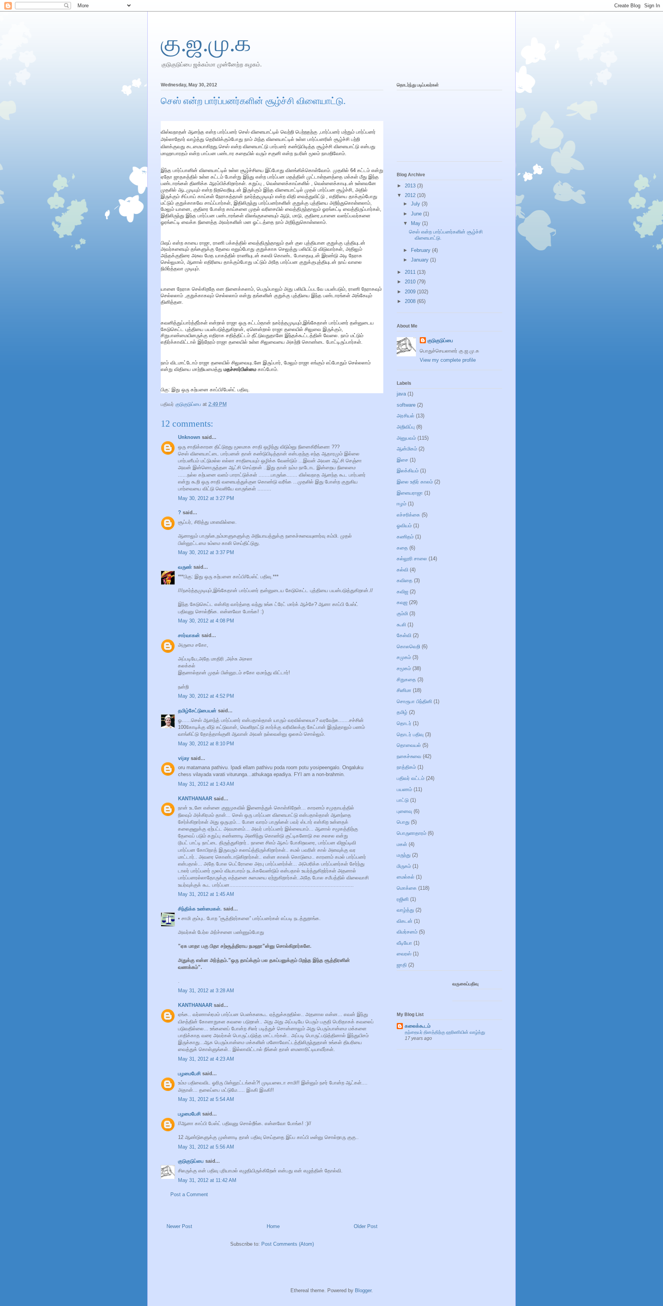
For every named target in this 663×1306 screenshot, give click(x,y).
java (401, 394)
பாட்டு (403, 800)
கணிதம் (405, 537)
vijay (183, 758)
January (420, 260)
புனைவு (404, 811)
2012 (411, 195)
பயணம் (404, 789)
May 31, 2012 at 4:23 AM (206, 1059)
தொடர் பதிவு (410, 734)
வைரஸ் (404, 954)
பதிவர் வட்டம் (410, 778)
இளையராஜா (410, 493)
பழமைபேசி (189, 1073)
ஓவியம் (404, 525)
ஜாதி (402, 965)
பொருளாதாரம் (411, 833)
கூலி (401, 624)
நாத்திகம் (406, 767)
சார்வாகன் (189, 635)
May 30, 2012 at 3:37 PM (206, 552)
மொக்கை (407, 888)
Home (273, 1226)
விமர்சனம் (407, 932)
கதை (402, 548)
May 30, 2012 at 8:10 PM (206, 744)
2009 (411, 292)
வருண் (185, 567)
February (421, 250)
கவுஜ (402, 602)
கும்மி (402, 613)
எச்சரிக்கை (408, 515)
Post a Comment (189, 1194)
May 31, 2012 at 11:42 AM (207, 1180)
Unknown (189, 437)
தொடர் (404, 723)
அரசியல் (405, 416)
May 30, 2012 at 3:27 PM (206, 498)
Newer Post (179, 1226)
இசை (402, 460)
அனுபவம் (406, 438)
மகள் (402, 844)
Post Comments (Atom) (287, 1244)
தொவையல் (409, 745)
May (416, 223)
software (406, 405)
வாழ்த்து (405, 910)
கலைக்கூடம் (417, 1026)
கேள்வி (404, 635)
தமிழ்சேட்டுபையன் (197, 710)
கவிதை (404, 580)
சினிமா (404, 690)
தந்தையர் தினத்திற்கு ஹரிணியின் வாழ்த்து (445, 1032)
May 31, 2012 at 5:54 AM (206, 1099)
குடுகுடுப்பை (189, 404)
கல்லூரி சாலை (412, 558)
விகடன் (404, 921)
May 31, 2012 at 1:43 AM (206, 784)
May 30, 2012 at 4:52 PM (206, 696)
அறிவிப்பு (406, 427)
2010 (411, 282)
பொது (403, 822)
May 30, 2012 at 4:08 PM (206, 621)
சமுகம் (404, 657)
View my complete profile (448, 360)
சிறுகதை (406, 679)
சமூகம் (404, 668)
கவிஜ (402, 591)
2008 (411, 301)
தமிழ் (402, 712)
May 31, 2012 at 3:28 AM (206, 990)
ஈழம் (401, 504)
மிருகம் (404, 866)
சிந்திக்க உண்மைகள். (200, 909)
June (417, 214)
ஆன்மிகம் (407, 449)
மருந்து (404, 855)
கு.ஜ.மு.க (206, 43)
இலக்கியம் (408, 470)
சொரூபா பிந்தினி (414, 701)
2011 (411, 272)
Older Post (366, 1226)
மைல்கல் (405, 877)
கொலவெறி (408, 646)
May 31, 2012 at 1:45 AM (206, 894)
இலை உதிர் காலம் (415, 482)
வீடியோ (404, 943)
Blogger (363, 1290)
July (416, 204)
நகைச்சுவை (409, 756)
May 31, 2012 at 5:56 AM (206, 1147)
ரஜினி (403, 899)
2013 (411, 186)
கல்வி (402, 570)
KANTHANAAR (195, 798)
